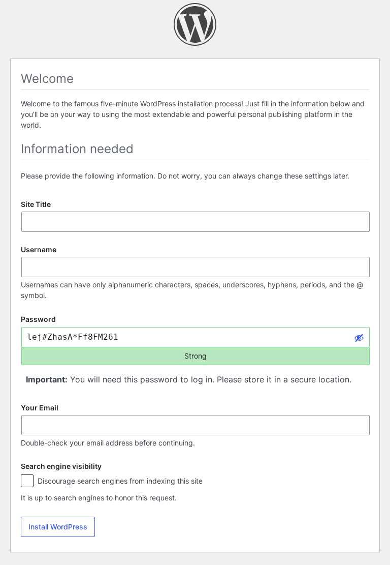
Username (38, 249)
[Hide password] (359, 337)
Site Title (36, 204)
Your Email (39, 407)
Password (38, 319)
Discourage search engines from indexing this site (119, 481)
